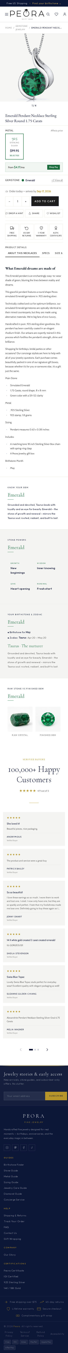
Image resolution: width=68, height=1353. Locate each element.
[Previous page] (21, 1049)
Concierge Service (14, 1199)
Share (36, 213)
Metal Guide (11, 1176)
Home (8, 27)
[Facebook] (23, 1147)
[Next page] (47, 1049)
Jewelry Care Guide (15, 1187)
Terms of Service (25, 1334)
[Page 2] (35, 1049)
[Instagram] (7, 1147)
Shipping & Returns (15, 1215)
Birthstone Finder (14, 1164)
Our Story (10, 1254)
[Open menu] (6, 14)
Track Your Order (14, 1221)
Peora (34, 1116)
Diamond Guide (13, 1193)
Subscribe (56, 1095)
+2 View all (57, 180)
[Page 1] (31, 1049)
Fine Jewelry (34, 1122)
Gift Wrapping (12, 1238)
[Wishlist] (56, 14)
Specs (46, 253)
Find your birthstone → (46, 3)
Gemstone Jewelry (22, 28)
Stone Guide (11, 1170)
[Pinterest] (15, 1147)
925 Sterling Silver (14, 1282)
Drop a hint (16, 213)
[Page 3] (38, 1049)
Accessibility (57, 1333)
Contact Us (10, 1232)
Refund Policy (40, 1334)
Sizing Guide (11, 1182)
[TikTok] (32, 1147)
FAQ (6, 1227)
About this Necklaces (22, 253)
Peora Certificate (14, 1270)
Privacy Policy (9, 1334)
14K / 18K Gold (12, 1288)
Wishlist (55, 213)
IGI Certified (11, 1276)
